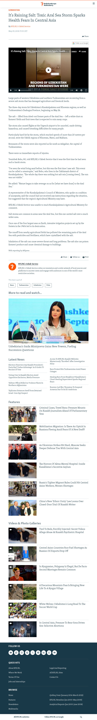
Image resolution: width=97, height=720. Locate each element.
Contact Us (54, 677)
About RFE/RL (14, 668)
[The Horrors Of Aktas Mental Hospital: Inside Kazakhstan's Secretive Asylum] (23, 470)
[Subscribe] (54, 652)
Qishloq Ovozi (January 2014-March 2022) (66, 695)
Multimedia (13, 709)
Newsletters (13, 704)
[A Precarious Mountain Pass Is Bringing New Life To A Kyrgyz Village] (23, 592)
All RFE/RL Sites (56, 673)
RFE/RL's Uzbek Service (20, 26)
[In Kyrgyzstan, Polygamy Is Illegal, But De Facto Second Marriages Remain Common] (23, 573)
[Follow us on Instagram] (22, 652)
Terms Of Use (14, 677)
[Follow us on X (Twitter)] (32, 652)
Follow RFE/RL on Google (54, 717)
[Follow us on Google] (27, 652)
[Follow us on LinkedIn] (43, 652)
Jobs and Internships (17, 682)
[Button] (85, 36)
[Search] (81, 717)
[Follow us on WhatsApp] (49, 652)
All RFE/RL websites (21, 717)
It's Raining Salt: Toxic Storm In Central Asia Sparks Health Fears (41, 51)
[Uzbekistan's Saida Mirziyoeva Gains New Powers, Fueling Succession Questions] (48, 320)
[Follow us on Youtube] (11, 652)
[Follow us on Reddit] (16, 652)
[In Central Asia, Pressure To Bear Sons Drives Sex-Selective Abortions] (23, 629)
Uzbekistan (14, 10)
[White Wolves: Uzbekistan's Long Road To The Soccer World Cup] (23, 610)
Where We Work (15, 673)
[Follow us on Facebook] (38, 652)
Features (12, 700)
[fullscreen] (86, 90)
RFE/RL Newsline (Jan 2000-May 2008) (66, 700)
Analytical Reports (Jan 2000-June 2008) (66, 704)
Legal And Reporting (58, 668)
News (11, 695)
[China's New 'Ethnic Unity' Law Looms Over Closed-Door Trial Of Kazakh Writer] (23, 508)
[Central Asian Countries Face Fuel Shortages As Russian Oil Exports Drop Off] (23, 554)
